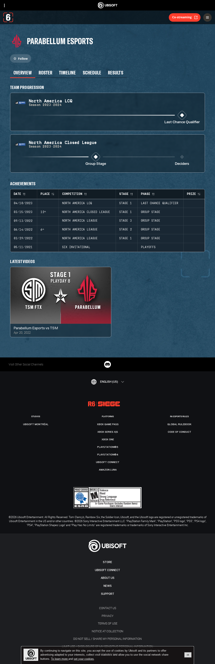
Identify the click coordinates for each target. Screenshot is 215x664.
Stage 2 (125, 229)
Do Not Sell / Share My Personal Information (107, 639)
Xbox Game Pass (108, 424)
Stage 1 (125, 203)
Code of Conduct (179, 431)
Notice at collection (107, 631)
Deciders (182, 164)
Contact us (107, 608)
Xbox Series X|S (107, 431)
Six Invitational (76, 247)
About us (107, 577)
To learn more (59, 658)
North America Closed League (86, 212)
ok (188, 654)
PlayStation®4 (107, 454)
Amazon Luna (108, 469)
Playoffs (148, 247)
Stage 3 (125, 220)
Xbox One (108, 439)
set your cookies (84, 658)
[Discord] (107, 364)
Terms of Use (107, 623)
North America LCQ (77, 203)
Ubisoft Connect (107, 570)
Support (107, 593)
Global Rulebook (179, 424)
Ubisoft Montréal (36, 424)
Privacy (107, 616)
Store (107, 562)
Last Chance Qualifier (182, 122)
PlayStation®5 (107, 447)
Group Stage (95, 164)
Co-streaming (182, 17)
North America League (80, 220)
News (108, 585)
